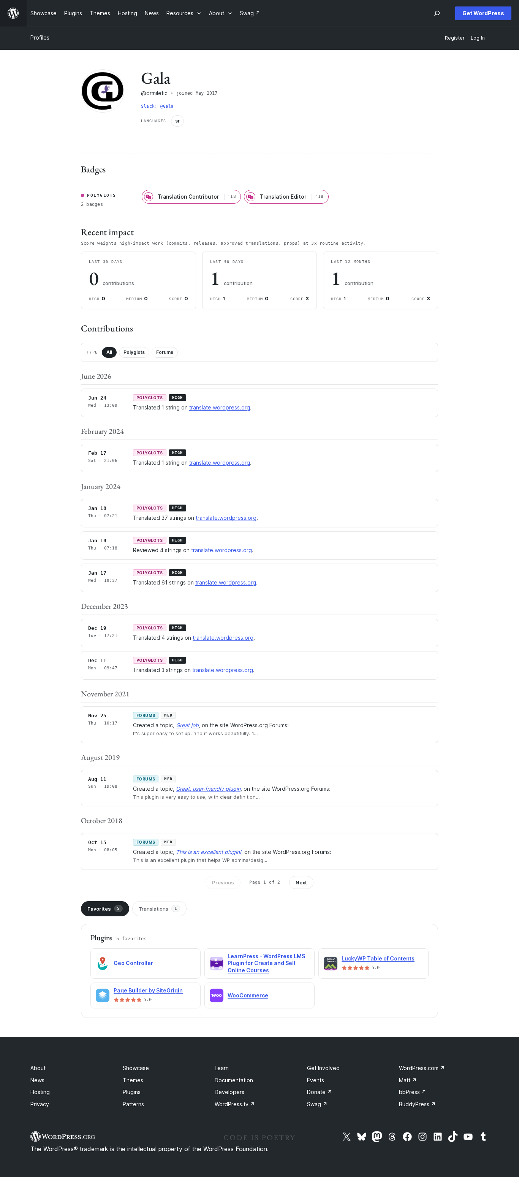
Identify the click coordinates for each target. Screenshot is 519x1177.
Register (455, 38)
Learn (222, 1068)
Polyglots (134, 352)
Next (301, 882)
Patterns (133, 1104)
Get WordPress (483, 13)
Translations (158, 909)
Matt (408, 1080)
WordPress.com (422, 1068)
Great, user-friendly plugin (208, 788)
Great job (187, 725)
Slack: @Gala (157, 106)
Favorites (103, 909)
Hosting (40, 1092)
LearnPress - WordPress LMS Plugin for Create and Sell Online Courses (266, 963)
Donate (319, 1092)
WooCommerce (248, 995)
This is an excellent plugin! (208, 852)
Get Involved (323, 1068)
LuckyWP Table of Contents (378, 958)
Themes (133, 1080)
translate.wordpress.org (219, 407)
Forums (164, 352)
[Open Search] (437, 13)
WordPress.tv (235, 1104)
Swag (317, 1104)
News (37, 1080)
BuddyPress (417, 1104)
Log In (478, 38)
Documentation (234, 1080)
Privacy (39, 1104)
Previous (223, 882)
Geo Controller (133, 963)
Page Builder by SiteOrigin (148, 990)
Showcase (136, 1068)
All (109, 352)
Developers (229, 1092)
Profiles (39, 37)
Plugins (132, 1092)
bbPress (412, 1092)
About (38, 1068)
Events (315, 1080)
